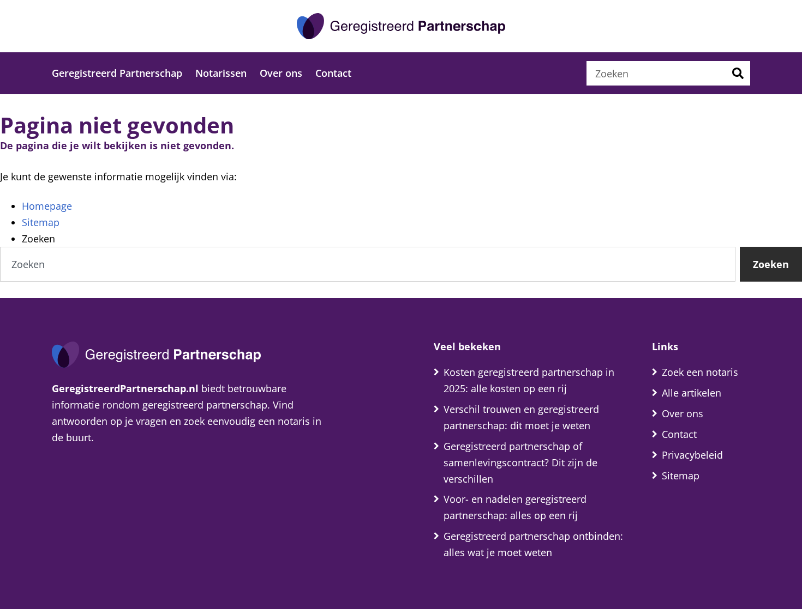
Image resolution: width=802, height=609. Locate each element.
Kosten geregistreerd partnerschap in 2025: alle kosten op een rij (529, 380)
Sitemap (40, 222)
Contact (333, 73)
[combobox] (656, 73)
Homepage (47, 205)
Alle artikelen (691, 392)
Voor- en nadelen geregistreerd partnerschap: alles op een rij (515, 507)
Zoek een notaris (700, 372)
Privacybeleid (692, 454)
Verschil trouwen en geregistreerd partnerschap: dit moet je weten (521, 417)
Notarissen (221, 73)
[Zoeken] (738, 73)
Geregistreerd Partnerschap (117, 73)
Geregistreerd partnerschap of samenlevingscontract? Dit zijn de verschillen (520, 462)
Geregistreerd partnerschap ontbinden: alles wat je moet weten (533, 544)
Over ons (281, 73)
